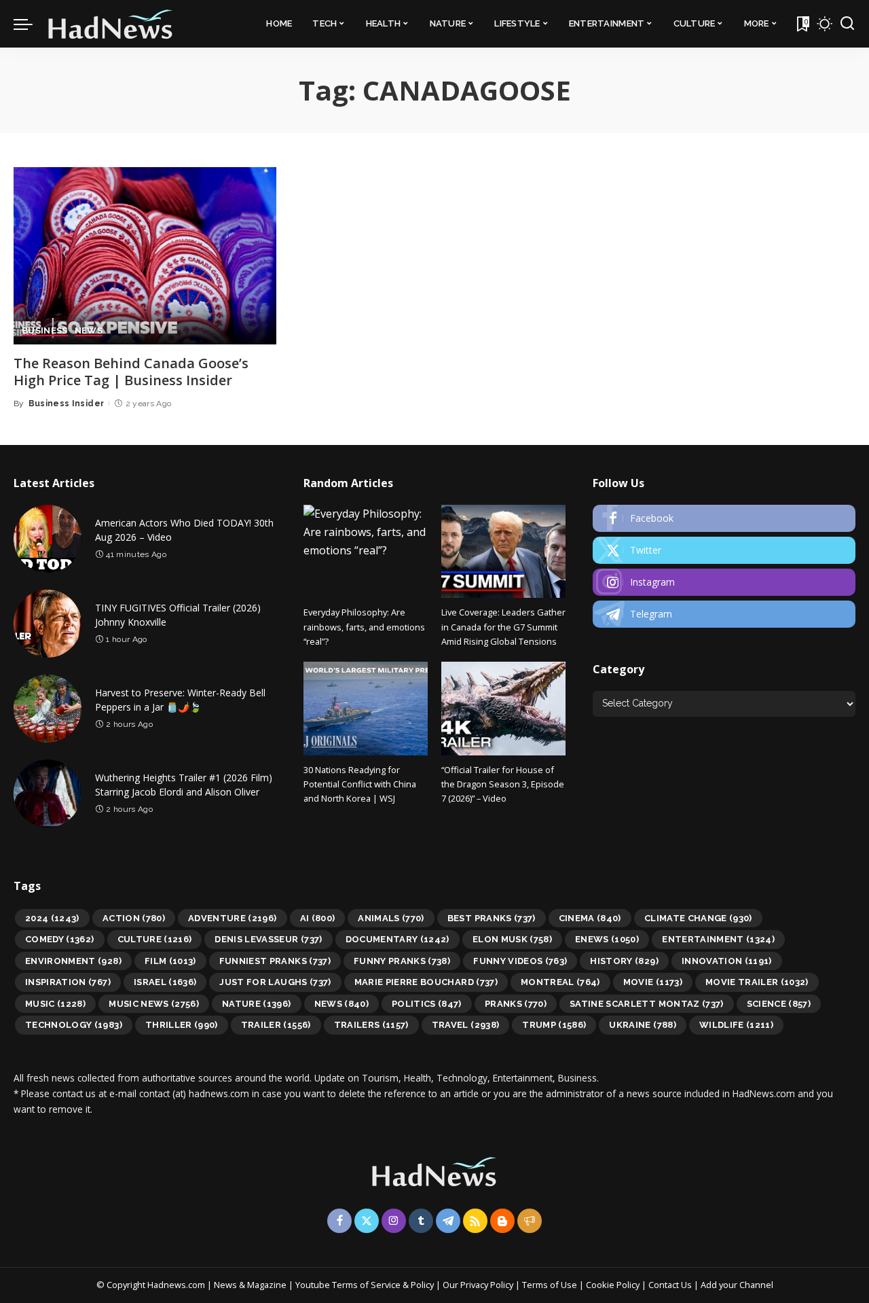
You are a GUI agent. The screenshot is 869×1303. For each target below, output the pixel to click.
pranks (516, 1004)
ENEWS (607, 939)
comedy (59, 939)
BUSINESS (45, 331)
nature (256, 1004)
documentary (397, 939)
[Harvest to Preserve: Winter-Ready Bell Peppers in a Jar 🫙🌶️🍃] (47, 709)
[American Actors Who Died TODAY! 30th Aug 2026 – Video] (47, 539)
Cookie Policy (614, 1285)
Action (134, 918)
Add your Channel (737, 1285)
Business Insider (67, 403)
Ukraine (642, 1025)
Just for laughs (275, 982)
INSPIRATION (68, 982)
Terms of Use (549, 1285)
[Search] (847, 24)
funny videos (520, 961)
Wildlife (736, 1025)
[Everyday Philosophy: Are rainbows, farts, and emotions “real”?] (365, 551)
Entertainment (718, 939)
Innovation (727, 961)
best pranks (491, 918)
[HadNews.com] (110, 23)
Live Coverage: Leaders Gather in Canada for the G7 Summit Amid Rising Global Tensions (503, 626)
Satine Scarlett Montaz (647, 1004)
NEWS (89, 331)
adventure (232, 918)
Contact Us (671, 1285)
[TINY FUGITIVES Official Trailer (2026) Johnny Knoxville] (47, 624)
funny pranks (402, 961)
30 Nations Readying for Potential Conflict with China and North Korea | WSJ (359, 784)
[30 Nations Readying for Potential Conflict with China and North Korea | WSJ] (365, 708)
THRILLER (181, 1025)
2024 (52, 918)
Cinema (590, 918)
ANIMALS (391, 918)
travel (466, 1025)
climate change (698, 918)
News (341, 1004)
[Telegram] (724, 614)
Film (170, 961)
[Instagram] (724, 582)
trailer (276, 1025)
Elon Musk (512, 939)
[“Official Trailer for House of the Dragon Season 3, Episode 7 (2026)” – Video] (503, 708)
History (624, 961)
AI (317, 918)
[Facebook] (724, 518)
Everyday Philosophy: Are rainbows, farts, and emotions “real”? (364, 626)
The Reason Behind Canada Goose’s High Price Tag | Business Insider (131, 371)
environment (73, 961)
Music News (154, 1004)
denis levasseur (268, 939)
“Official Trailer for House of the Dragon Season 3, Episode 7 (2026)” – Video (502, 784)
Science (779, 1004)
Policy (422, 1285)
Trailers (371, 1025)
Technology (73, 1025)
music (55, 1004)
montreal (560, 982)
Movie (652, 982)
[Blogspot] (502, 1221)
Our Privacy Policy (479, 1285)
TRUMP (554, 1025)
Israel (165, 982)
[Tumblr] (421, 1221)
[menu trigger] (30, 24)
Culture (154, 939)
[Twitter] (724, 550)
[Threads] (529, 1221)
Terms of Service (366, 1285)
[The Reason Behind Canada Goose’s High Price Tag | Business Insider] (145, 255)
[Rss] (475, 1221)
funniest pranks (275, 961)
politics (427, 1004)
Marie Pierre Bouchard (426, 982)
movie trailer (757, 982)
